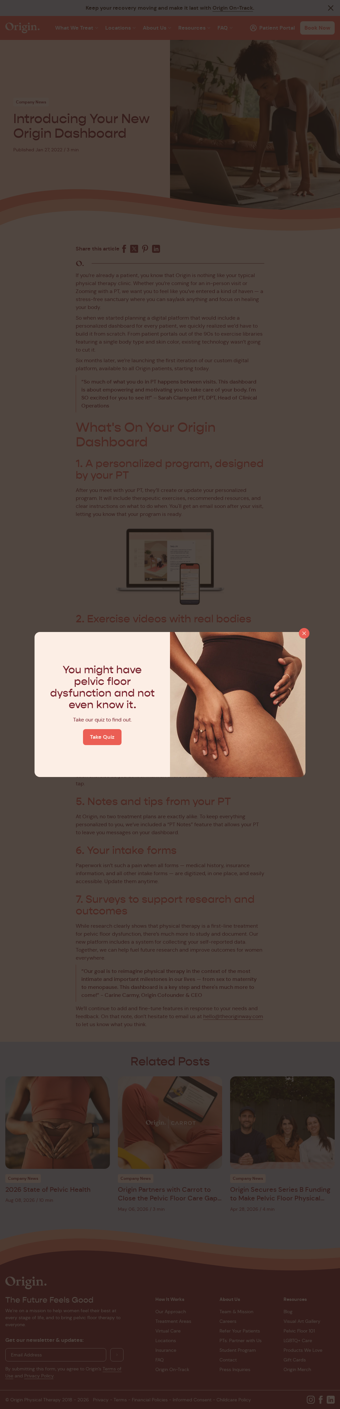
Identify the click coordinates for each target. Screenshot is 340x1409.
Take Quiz (102, 736)
